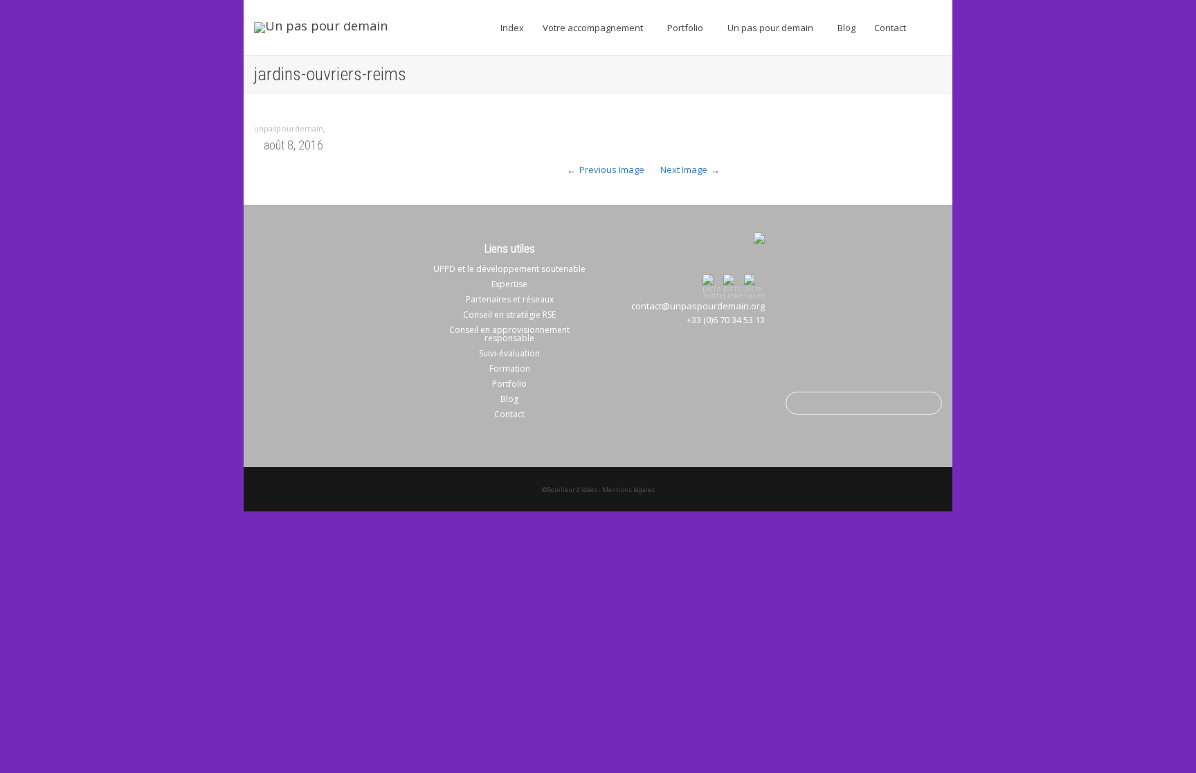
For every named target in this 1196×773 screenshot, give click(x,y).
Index (512, 27)
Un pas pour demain (771, 27)
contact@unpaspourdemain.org (698, 306)
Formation (509, 368)
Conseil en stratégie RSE (509, 314)
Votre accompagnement (594, 27)
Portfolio (686, 27)
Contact (890, 27)
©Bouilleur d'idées (569, 489)
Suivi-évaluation (509, 353)
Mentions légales (628, 489)
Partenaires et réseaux (510, 299)
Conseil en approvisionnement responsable (509, 334)
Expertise (509, 284)
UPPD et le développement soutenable (509, 269)
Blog (846, 27)
